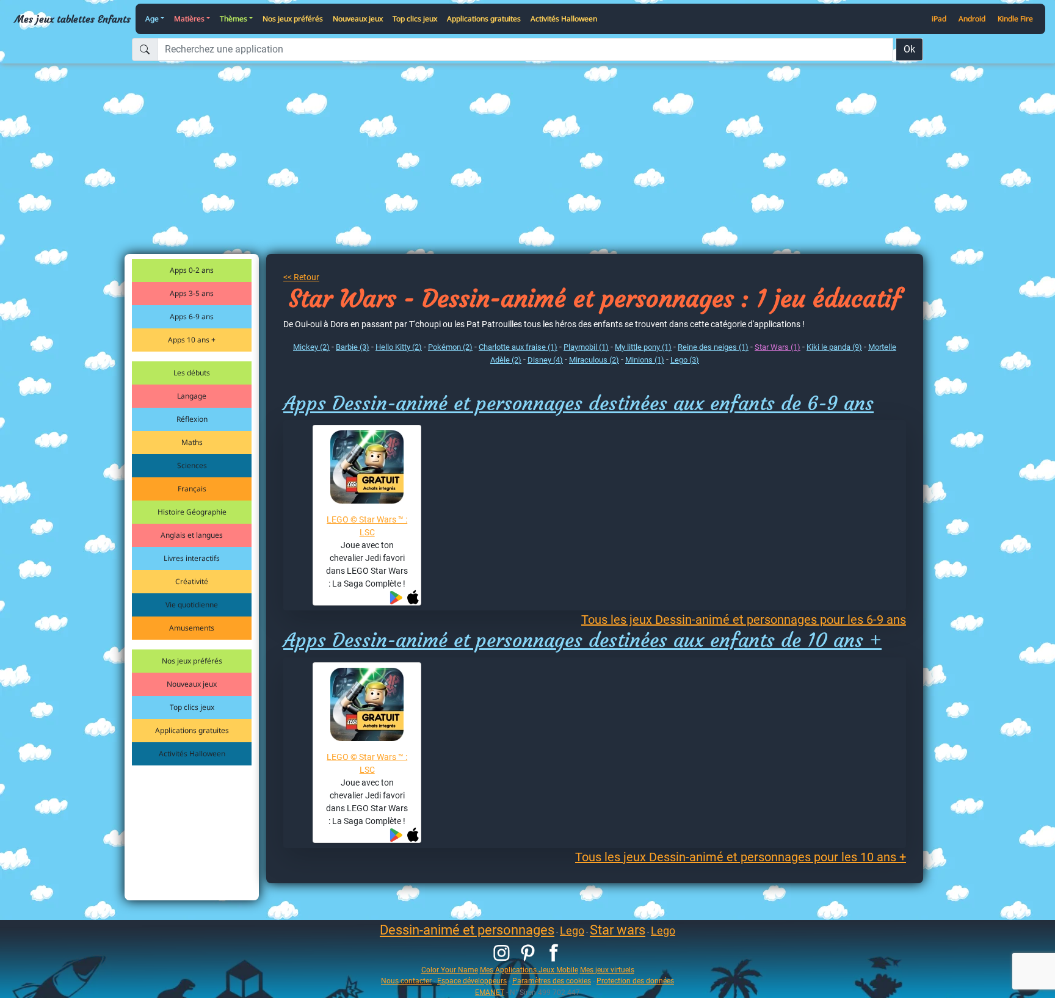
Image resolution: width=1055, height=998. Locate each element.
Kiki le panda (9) (834, 347)
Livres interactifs (192, 558)
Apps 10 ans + (192, 339)
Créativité (191, 581)
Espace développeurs (472, 980)
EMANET (489, 992)
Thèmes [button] (233, 18)
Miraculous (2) (594, 359)
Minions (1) (644, 359)
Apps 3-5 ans (192, 293)
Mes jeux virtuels (607, 969)
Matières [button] (189, 18)
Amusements (191, 628)
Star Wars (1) (777, 347)
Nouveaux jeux (358, 18)
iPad (939, 18)
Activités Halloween (564, 18)
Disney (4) (545, 359)
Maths (192, 442)
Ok (909, 49)
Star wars (617, 930)
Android (972, 18)
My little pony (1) (643, 347)
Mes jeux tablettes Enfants (73, 19)
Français (192, 488)
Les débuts (191, 372)
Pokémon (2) (450, 347)
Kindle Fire (1015, 18)
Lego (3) (684, 359)
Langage (191, 396)
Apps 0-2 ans (192, 270)
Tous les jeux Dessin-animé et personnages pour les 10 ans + (740, 857)
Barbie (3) (352, 347)
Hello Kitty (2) (398, 347)
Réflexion (192, 419)
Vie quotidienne (191, 604)
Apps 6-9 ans (192, 316)
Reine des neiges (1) (713, 347)
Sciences (192, 465)
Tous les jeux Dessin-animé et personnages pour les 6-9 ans (743, 619)
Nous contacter (406, 980)
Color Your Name (449, 969)
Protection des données (635, 980)
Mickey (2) (311, 347)
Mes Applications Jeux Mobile (529, 969)
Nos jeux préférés (293, 18)
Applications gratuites (484, 18)
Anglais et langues (192, 535)
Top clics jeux (415, 18)
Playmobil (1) (586, 347)
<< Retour (301, 277)
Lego (572, 930)
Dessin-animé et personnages (467, 930)
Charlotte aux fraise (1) (518, 347)
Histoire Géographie (192, 512)
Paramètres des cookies (551, 980)
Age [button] (152, 18)
